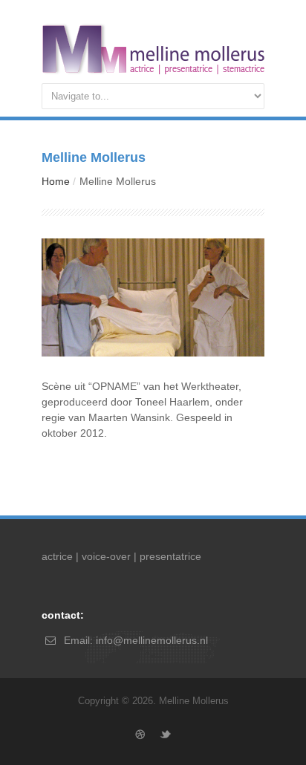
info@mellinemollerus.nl (152, 640)
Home (56, 181)
